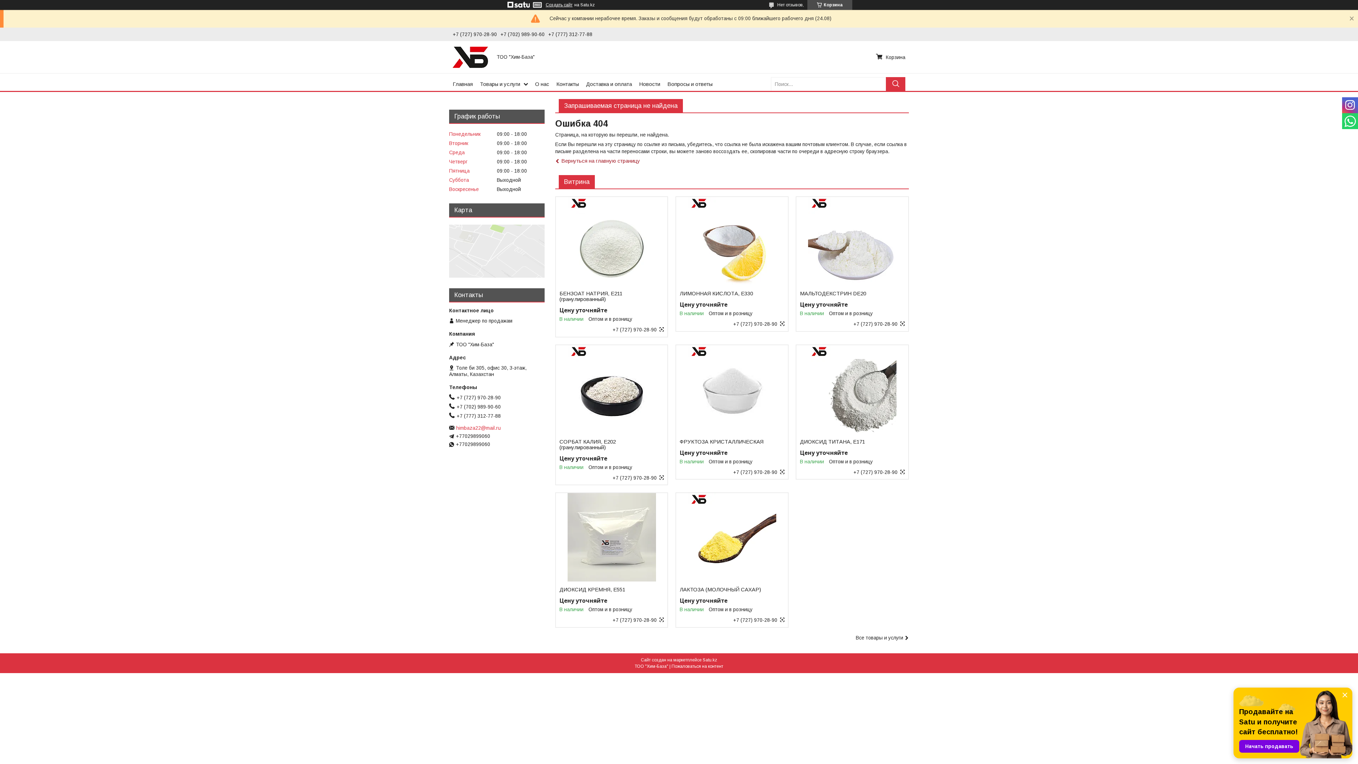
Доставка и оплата (609, 84)
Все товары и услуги (879, 638)
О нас (542, 84)
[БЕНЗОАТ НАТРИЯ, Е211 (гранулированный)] (611, 241)
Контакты (567, 84)
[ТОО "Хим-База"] (470, 57)
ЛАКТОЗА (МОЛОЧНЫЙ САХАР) (720, 589)
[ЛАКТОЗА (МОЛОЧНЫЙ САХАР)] (732, 537)
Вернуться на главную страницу (600, 161)
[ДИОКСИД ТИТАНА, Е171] (852, 389)
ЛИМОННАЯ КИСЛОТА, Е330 (716, 293)
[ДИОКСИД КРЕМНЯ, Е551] (611, 537)
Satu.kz (710, 660)
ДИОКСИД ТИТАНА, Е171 (832, 442)
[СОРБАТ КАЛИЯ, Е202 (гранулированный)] (611, 389)
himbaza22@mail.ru (478, 428)
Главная (463, 84)
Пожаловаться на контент (697, 666)
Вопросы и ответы (690, 84)
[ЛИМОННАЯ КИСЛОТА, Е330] (732, 241)
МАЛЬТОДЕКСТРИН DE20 (833, 293)
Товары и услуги (500, 84)
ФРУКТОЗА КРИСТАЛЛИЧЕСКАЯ (722, 442)
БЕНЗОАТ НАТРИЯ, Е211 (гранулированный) (590, 296)
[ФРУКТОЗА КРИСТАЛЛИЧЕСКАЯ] (732, 389)
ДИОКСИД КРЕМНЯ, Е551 (592, 589)
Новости (649, 84)
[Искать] (895, 84)
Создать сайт (559, 4)
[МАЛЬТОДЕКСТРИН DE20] (852, 241)
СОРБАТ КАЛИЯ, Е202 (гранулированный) (587, 444)
